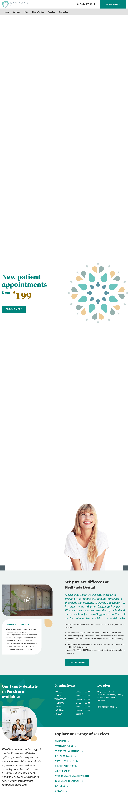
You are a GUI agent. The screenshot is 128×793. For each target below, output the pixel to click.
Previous (2, 567)
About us (51, 12)
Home (6, 12)
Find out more (14, 309)
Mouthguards (62, 771)
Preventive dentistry (66, 761)
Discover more (77, 662)
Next (125, 567)
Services (16, 12)
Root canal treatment (67, 781)
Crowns (59, 791)
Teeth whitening (63, 746)
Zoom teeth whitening (66, 751)
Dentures (59, 786)
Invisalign (60, 741)
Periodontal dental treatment (71, 776)
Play (27, 600)
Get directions (105, 707)
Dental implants (63, 756)
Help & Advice (38, 12)
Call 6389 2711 (87, 4)
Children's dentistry (65, 766)
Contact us (63, 12)
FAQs (26, 12)
